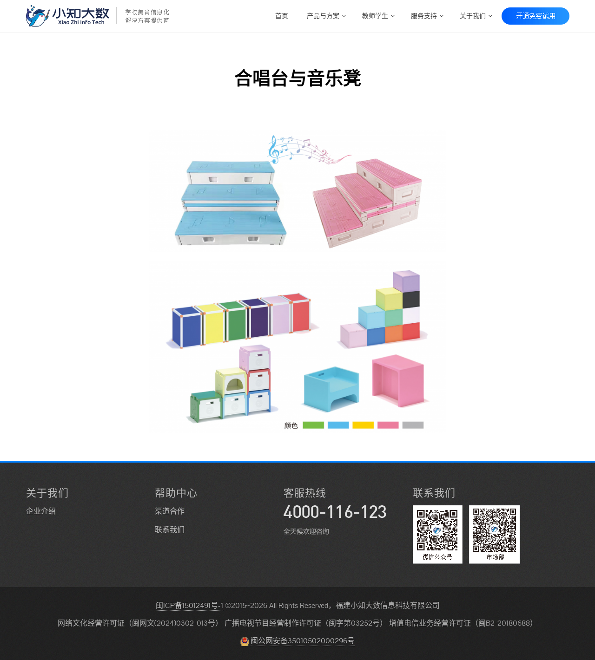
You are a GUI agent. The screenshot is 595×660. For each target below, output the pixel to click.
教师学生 (375, 15)
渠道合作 (170, 511)
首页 (281, 15)
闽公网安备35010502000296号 (303, 641)
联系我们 (170, 530)
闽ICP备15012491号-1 (189, 605)
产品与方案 (323, 15)
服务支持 (424, 15)
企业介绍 (41, 511)
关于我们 (473, 15)
